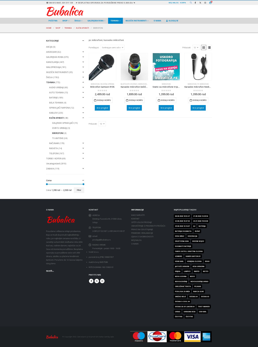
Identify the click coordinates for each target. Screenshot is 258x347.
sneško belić (180, 297)
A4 (194, 226)
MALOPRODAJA (53, 67)
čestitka (178, 317)
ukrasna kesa (189, 312)
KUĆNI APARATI (56, 117)
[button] (191, 3)
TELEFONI (54, 153)
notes (205, 271)
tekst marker (204, 307)
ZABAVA (50, 168)
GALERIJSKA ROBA (95, 20)
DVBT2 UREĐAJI (59, 128)
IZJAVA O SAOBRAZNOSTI (142, 236)
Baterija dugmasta (183, 231)
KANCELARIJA (52, 62)
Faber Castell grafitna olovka (189, 251)
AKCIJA (49, 46)
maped (196, 271)
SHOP (64, 20)
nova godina (180, 276)
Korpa (183, 2)
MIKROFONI (95, 84)
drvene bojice (198, 241)
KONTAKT (135, 218)
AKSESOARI (51, 51)
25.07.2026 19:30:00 (200, 221)
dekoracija (192, 236)
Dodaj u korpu (104, 100)
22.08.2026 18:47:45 (182, 221)
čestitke (189, 317)
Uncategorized (53, 163)
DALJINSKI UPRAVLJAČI (63, 122)
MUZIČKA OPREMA (107, 84)
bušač (197, 231)
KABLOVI (53, 112)
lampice (187, 271)
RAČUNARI (54, 143)
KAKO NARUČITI (138, 215)
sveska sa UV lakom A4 (184, 307)
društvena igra (182, 241)
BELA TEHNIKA (56, 102)
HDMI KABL (179, 261)
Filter (79, 190)
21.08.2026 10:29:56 (200, 216)
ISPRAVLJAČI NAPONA (59, 107)
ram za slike (198, 291)
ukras (177, 312)
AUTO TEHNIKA (56, 92)
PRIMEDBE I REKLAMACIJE (142, 233)
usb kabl (202, 312)
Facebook (91, 281)
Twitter (97, 281)
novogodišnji (181, 281)
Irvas (207, 261)
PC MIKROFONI (203, 84)
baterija (202, 226)
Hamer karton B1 (193, 256)
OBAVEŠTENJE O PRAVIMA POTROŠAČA (148, 226)
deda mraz (179, 236)
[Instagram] (205, 3)
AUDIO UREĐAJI (56, 87)
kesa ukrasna (198, 266)
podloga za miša (182, 291)
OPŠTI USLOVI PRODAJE (141, 222)
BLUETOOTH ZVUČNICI (129, 84)
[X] (200, 3)
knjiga (177, 271)
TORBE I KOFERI (53, 158)
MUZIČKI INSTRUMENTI (136, 20)
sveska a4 (193, 297)
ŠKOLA (77, 20)
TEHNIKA (114, 20)
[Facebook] (195, 3)
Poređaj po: (94, 47)
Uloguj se (173, 20)
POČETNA (53, 20)
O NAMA (157, 20)
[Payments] (171, 336)
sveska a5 (205, 297)
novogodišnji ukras (199, 281)
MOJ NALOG (136, 240)
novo (192, 276)
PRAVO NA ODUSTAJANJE (142, 229)
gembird (178, 256)
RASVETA (53, 148)
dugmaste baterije (183, 246)
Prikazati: (186, 47)
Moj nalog (174, 2)
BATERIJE (53, 97)
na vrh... (50, 270)
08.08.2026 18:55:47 (182, 216)
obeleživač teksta (183, 286)
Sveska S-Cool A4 (182, 301)
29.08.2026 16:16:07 (182, 226)
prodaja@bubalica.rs (101, 239)
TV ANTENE (57, 138)
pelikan (197, 286)
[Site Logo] (64, 10)
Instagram (102, 281)
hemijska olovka (194, 261)
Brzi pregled (102, 107)
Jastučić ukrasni (182, 266)
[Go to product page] (102, 66)
